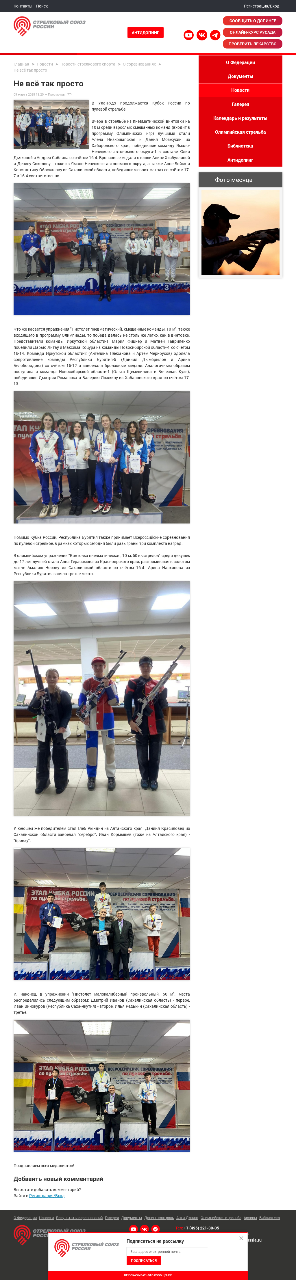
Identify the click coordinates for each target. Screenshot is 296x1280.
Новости (240, 90)
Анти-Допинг (187, 1217)
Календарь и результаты (240, 118)
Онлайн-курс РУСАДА (252, 32)
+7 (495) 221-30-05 (201, 1228)
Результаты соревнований (79, 1217)
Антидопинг (145, 32)
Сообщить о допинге (253, 20)
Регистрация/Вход (262, 6)
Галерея (240, 104)
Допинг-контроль (159, 1217)
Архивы (250, 1217)
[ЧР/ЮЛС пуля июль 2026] (240, 232)
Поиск (42, 6)
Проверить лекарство (253, 43)
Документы (240, 76)
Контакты (23, 6)
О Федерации (240, 62)
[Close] (241, 1238)
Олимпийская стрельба (240, 132)
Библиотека (240, 146)
